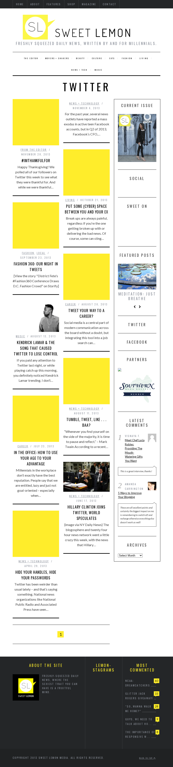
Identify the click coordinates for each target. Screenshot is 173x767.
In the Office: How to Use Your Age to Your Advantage (36, 458)
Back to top (146, 758)
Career (70, 304)
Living (144, 58)
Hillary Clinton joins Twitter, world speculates (86, 512)
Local (41, 253)
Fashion (127, 58)
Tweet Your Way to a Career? (86, 313)
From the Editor (34, 149)
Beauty (80, 58)
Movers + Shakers (57, 58)
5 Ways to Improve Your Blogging (130, 494)
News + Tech (79, 69)
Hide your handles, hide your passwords (36, 574)
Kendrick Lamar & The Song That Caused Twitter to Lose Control (36, 348)
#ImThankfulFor (36, 160)
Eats (112, 58)
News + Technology (84, 103)
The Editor (31, 58)
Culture (97, 58)
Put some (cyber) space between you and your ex (86, 209)
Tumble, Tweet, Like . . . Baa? (86, 422)
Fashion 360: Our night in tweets (36, 266)
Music (98, 69)
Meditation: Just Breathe (137, 296)
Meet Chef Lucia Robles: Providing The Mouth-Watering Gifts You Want (135, 450)
